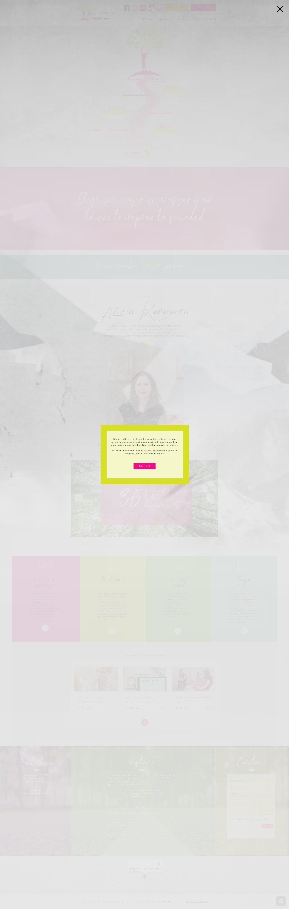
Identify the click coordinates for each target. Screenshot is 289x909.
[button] (280, 9)
